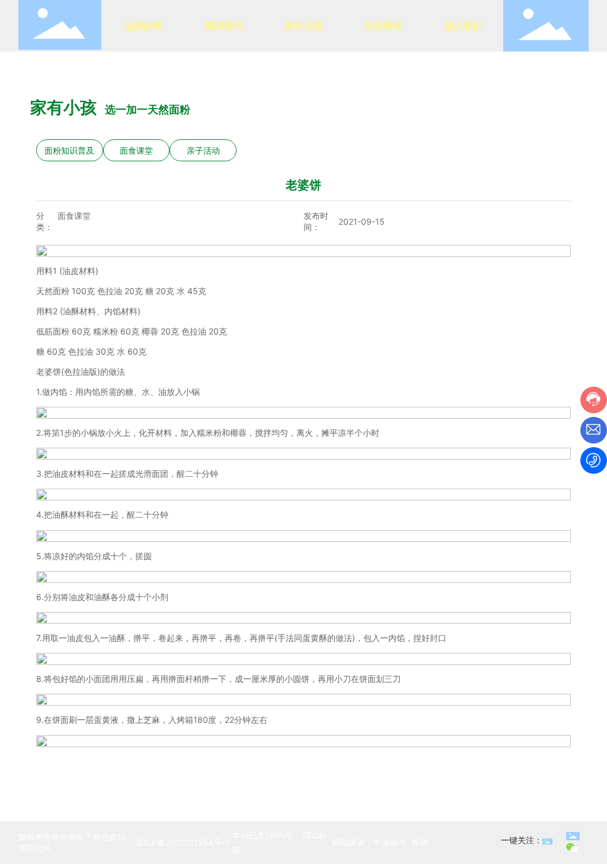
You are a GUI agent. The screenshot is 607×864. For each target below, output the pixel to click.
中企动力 (390, 842)
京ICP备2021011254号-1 (182, 842)
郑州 (419, 842)
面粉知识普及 (69, 150)
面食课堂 (136, 150)
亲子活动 (203, 150)
